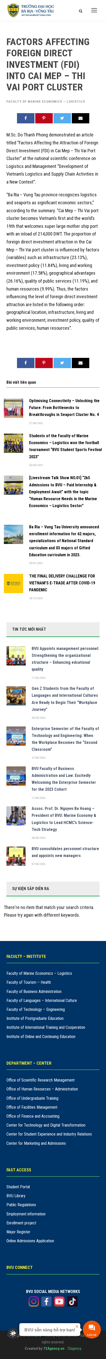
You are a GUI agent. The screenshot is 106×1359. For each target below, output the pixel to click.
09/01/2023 (36, 563)
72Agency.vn (53, 1348)
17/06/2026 (38, 678)
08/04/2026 (38, 838)
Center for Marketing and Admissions (36, 1143)
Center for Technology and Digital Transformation (45, 1125)
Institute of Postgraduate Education (35, 1018)
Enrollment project (21, 1223)
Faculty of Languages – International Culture (41, 1000)
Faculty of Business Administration (33, 991)
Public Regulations (21, 1204)
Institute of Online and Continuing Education (40, 1036)
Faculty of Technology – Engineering (35, 1009)
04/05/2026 (38, 718)
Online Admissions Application (30, 1240)
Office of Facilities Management (31, 1107)
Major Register (18, 1231)
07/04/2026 (38, 864)
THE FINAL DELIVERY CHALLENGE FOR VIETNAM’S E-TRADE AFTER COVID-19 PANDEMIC (62, 583)
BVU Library (15, 1195)
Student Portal (18, 1186)
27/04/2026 (38, 757)
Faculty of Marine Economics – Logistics (45, 101)
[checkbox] (13, 1333)
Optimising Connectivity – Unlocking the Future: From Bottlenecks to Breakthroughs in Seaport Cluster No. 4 (64, 407)
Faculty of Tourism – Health (28, 982)
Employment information (26, 1214)
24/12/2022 (36, 598)
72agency (74, 1348)
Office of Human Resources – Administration (42, 1089)
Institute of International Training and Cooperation (45, 1027)
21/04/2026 (36, 423)
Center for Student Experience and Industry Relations (49, 1134)
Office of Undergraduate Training (32, 1098)
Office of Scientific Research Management (40, 1080)
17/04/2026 (38, 798)
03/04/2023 (36, 465)
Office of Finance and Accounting (32, 1116)
